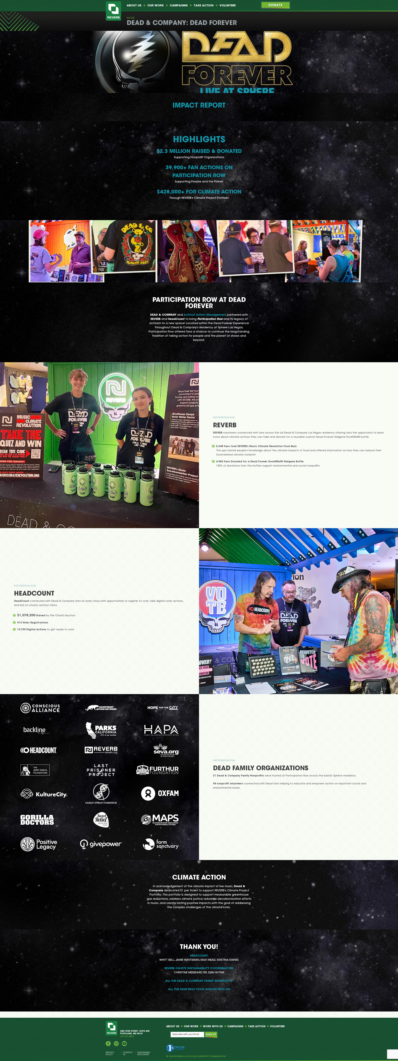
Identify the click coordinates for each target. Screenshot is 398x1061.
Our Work (155, 5)
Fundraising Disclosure (143, 1054)
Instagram (116, 1043)
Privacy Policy (110, 1054)
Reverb (131, 18)
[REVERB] (113, 11)
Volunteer (228, 5)
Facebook (108, 1043)
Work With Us (213, 1026)
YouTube (124, 1043)
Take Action (203, 5)
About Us (134, 5)
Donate (275, 5)
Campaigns (179, 5)
